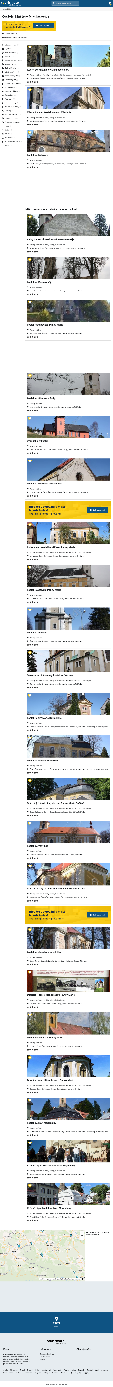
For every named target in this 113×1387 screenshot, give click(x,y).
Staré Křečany (35, 897)
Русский (64, 1373)
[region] (42, 1255)
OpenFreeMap (50, 1279)
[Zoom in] (82, 1232)
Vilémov (33, 333)
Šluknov (33, 641)
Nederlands (57, 1370)
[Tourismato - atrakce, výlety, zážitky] (11, 4)
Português (46, 1373)
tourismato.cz (19, 1354)
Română (55, 1373)
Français (81, 1370)
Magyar (66, 1370)
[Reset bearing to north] (82, 1239)
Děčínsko (82, 78)
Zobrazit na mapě (11, 33)
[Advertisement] (68, 186)
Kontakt (42, 1360)
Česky (5, 1370)
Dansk (97, 1370)
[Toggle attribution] (82, 1279)
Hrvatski (18, 1373)
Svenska (104, 1370)
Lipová (32, 407)
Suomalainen (8, 1373)
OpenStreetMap (76, 1279)
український (46, 1370)
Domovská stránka (47, 1354)
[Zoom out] (82, 1235)
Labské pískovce (72, 78)
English (22, 1370)
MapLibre (42, 1279)
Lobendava (34, 556)
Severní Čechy (59, 78)
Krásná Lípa (73, 727)
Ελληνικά (37, 1373)
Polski (37, 1370)
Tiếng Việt (77, 1373)
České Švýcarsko (46, 78)
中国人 (86, 1373)
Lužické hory (90, 727)
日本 (70, 1373)
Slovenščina (27, 1373)
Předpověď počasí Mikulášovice (15, 37)
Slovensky (14, 1370)
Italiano (73, 1370)
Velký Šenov (34, 248)
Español (89, 1370)
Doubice (33, 1004)
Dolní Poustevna (36, 450)
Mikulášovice (34, 78)
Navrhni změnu (45, 1357)
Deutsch (30, 1370)
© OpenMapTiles (60, 1279)
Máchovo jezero (102, 727)
